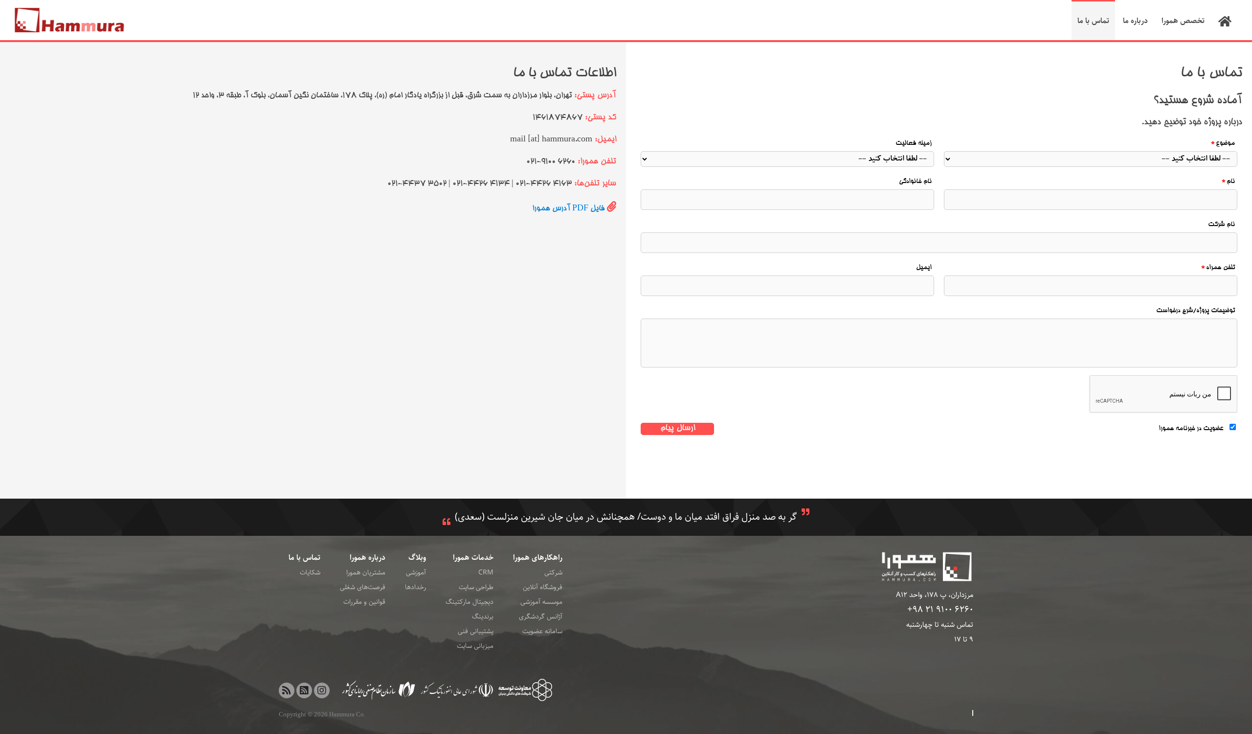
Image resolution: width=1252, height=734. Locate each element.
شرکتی (553, 572)
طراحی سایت (476, 587)
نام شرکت (1221, 225)
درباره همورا (367, 557)
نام (1231, 181)
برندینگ (482, 616)
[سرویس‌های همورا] (304, 690)
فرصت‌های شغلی (362, 587)
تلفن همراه (1220, 268)
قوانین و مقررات (364, 601)
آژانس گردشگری (540, 616)
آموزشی (416, 572)
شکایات (310, 572)
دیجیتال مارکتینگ (469, 601)
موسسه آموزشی (541, 601)
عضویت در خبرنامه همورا (1191, 429)
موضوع (1225, 143)
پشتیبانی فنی (475, 631)
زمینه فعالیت (913, 143)
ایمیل (924, 268)
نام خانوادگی (915, 181)
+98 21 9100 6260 (940, 609)
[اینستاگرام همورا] (322, 690)
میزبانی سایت (475, 646)
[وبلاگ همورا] (286, 690)
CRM (485, 572)
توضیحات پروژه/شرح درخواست (1195, 311)
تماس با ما (304, 557)
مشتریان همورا (365, 572)
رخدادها (415, 587)
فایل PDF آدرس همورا (568, 209)
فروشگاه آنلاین (542, 587)
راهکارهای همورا (537, 557)
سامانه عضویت (542, 631)
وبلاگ (417, 557)
